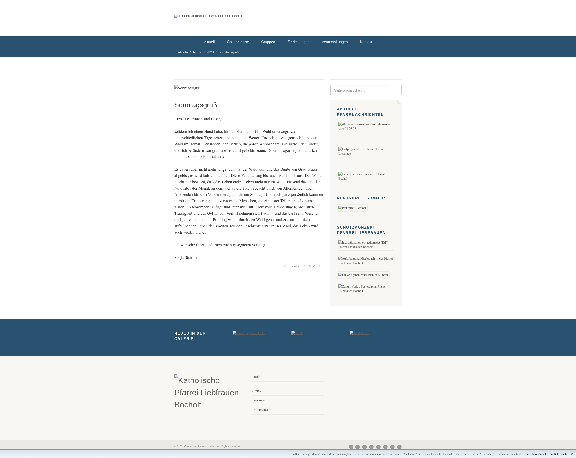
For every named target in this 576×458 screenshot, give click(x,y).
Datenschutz (261, 409)
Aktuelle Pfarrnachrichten (360, 111)
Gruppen (268, 42)
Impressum (260, 400)
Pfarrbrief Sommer (361, 198)
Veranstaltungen (335, 42)
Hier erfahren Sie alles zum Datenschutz (545, 454)
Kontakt (366, 42)
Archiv (256, 391)
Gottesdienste (238, 42)
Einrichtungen (298, 42)
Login (256, 376)
